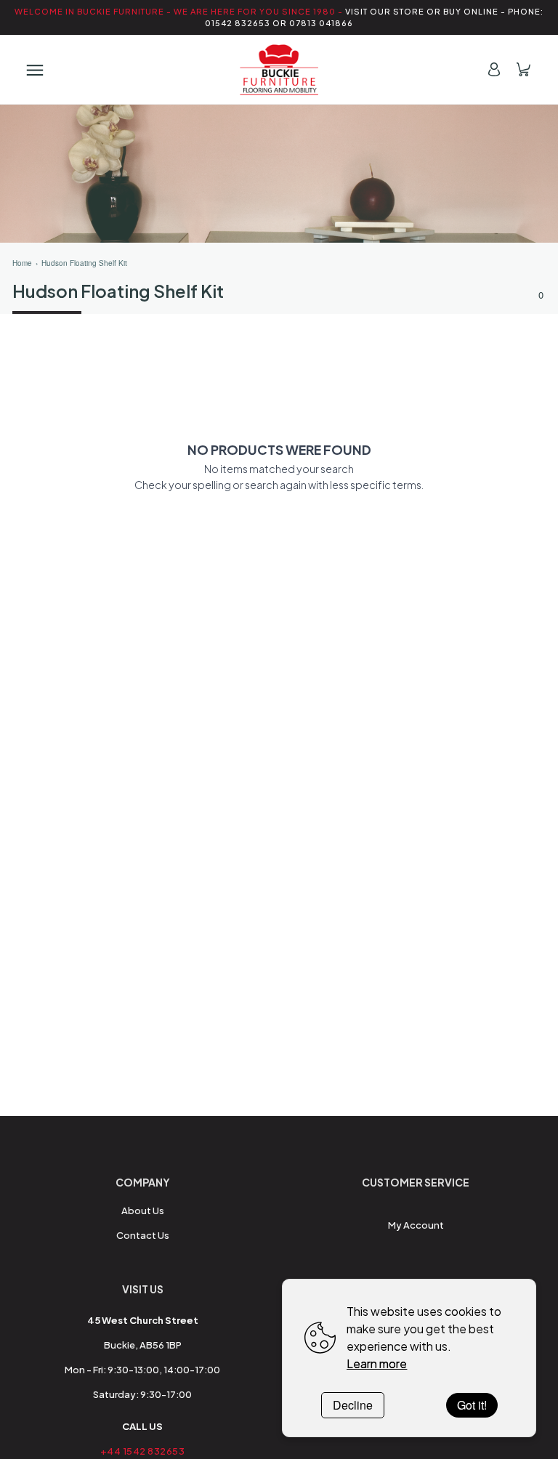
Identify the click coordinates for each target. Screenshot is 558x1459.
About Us (142, 1210)
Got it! (472, 1405)
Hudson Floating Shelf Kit (84, 263)
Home (22, 263)
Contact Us (142, 1235)
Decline (353, 1405)
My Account (416, 1225)
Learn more (377, 1363)
